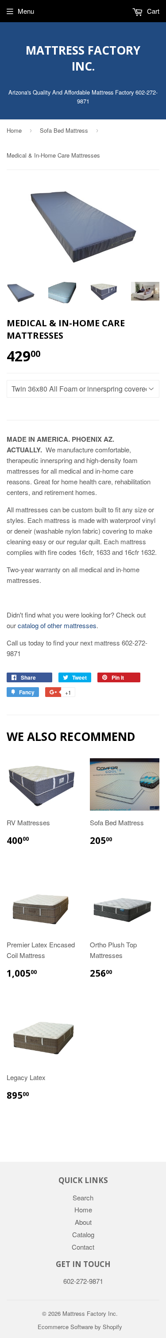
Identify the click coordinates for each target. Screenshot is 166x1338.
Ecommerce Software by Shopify (80, 1326)
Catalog (83, 1234)
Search (83, 1197)
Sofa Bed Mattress (64, 130)
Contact (83, 1246)
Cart (152, 11)
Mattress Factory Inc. (83, 58)
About (83, 1222)
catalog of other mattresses (57, 625)
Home (14, 130)
